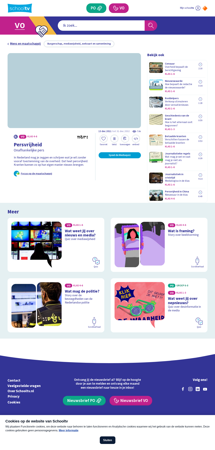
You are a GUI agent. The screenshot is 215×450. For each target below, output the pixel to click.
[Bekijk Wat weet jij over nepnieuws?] (159, 305)
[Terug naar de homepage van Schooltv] (20, 8)
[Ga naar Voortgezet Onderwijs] (24, 25)
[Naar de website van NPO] (205, 8)
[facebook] (183, 389)
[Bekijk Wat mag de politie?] (56, 305)
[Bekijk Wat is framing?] (159, 245)
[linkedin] (197, 389)
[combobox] (101, 25)
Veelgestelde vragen (24, 385)
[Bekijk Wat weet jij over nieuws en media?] (56, 245)
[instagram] (190, 389)
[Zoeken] (151, 25)
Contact (14, 380)
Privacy (13, 396)
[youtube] (205, 389)
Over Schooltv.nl (21, 391)
